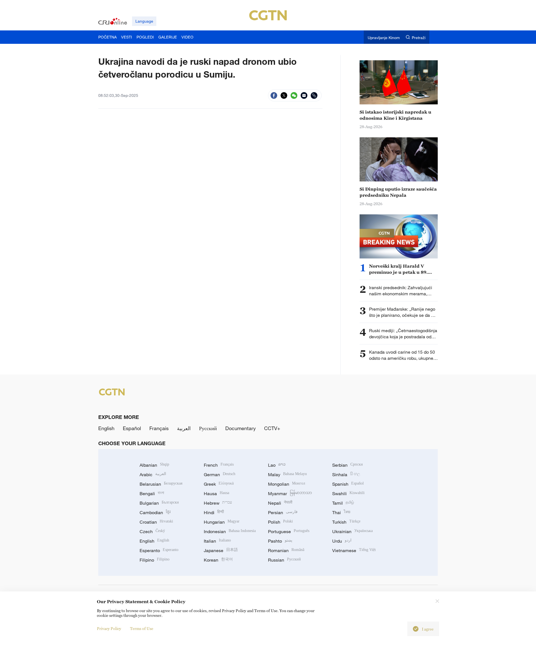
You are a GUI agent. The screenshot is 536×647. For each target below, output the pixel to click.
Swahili (348, 493)
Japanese (221, 550)
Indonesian (230, 531)
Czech (152, 531)
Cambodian (155, 512)
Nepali (280, 503)
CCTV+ (272, 428)
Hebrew (218, 503)
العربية (184, 428)
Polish (280, 522)
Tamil (343, 503)
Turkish (346, 522)
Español (132, 428)
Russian (284, 560)
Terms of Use (141, 628)
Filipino (154, 560)
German (219, 474)
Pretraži (418, 37)
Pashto (280, 541)
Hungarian (222, 522)
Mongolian (286, 484)
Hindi (214, 512)
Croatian (156, 522)
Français (159, 428)
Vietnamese (354, 550)
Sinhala (346, 474)
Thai (341, 512)
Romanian (286, 550)
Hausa (216, 493)
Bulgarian (159, 503)
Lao (277, 465)
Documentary (240, 428)
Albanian (154, 465)
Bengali (152, 493)
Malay (287, 474)
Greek (219, 484)
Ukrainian (352, 531)
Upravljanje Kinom (384, 37)
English (106, 428)
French (219, 465)
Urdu (341, 541)
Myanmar (290, 493)
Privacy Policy (109, 628)
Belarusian (161, 484)
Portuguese (288, 531)
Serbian (347, 465)
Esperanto (159, 550)
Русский (208, 428)
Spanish (348, 484)
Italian (217, 541)
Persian (283, 512)
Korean (218, 560)
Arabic (153, 474)
